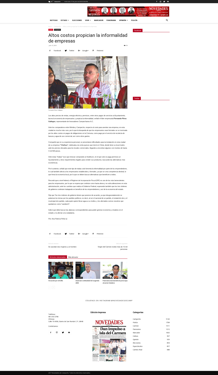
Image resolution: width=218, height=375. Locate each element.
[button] (167, 20)
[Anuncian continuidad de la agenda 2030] (88, 270)
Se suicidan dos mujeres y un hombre (62, 247)
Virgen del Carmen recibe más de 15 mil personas (112, 248)
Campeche (57, 26)
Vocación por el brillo (55, 281)
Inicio (50, 26)
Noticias (54, 20)
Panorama (111, 20)
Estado (64, 20)
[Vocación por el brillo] (60, 270)
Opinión (122, 20)
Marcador (98, 20)
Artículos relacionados (58, 257)
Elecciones (77, 20)
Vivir (87, 20)
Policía (134, 20)
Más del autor (73, 257)
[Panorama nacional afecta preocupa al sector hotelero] (115, 270)
